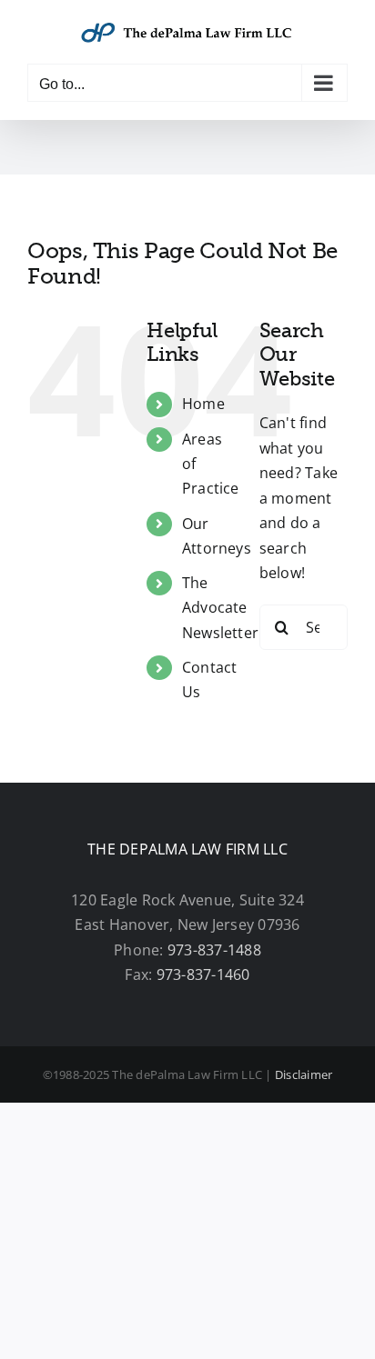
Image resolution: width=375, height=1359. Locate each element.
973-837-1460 (203, 974)
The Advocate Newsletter (220, 607)
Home (203, 404)
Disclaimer (303, 1074)
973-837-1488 (214, 950)
